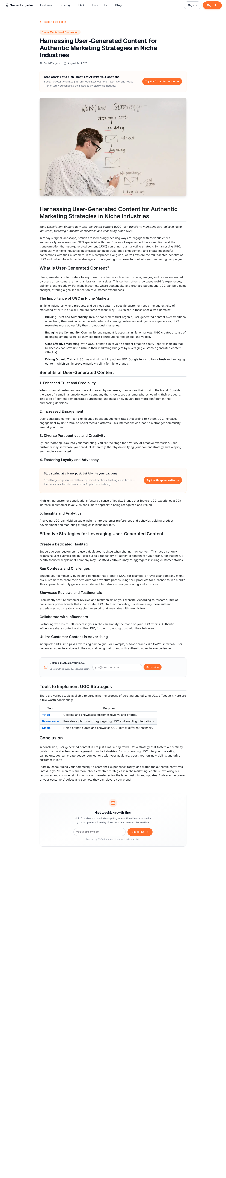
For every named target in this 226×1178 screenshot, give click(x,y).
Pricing (65, 5)
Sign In (192, 5)
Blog (118, 5)
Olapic (46, 728)
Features (46, 5)
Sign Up (212, 5)
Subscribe (152, 667)
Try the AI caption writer (160, 81)
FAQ (81, 5)
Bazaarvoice (50, 721)
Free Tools (99, 5)
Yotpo (46, 714)
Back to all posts (55, 21)
